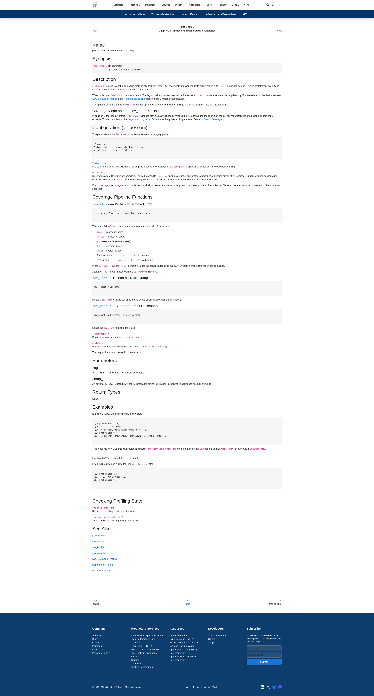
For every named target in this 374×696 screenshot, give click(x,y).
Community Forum (217, 635)
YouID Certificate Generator (145, 649)
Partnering (97, 646)
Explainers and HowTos (181, 639)
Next (279, 30)
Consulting (136, 663)
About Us (97, 635)
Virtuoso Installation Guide (163, 14)
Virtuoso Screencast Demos (183, 642)
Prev (94, 30)
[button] (279, 4)
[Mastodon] (280, 687)
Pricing (134, 656)
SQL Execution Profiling (104, 99)
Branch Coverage (213, 119)
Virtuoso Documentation (181, 646)
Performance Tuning (134, 99)
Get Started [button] (194, 5)
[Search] (267, 5)
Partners (223, 5)
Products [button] (134, 5)
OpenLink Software (115, 687)
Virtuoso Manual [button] (189, 14)
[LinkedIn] (262, 687)
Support (212, 642)
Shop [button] (209, 5)
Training (135, 660)
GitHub (211, 639)
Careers (96, 642)
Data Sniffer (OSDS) (141, 646)
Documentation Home (135, 14)
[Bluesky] (274, 687)
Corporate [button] (118, 5)
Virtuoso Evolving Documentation (221, 14)
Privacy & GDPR (101, 653)
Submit (264, 662)
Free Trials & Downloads (144, 653)
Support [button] (178, 5)
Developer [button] (150, 5)
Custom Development (142, 667)
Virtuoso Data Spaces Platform (147, 635)
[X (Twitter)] (268, 687)
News (246, 5)
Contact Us (98, 649)
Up (186, 600)
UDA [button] (245, 14)
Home (187, 604)
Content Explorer (178, 635)
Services (166, 5)
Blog (94, 639)
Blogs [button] (234, 5)
